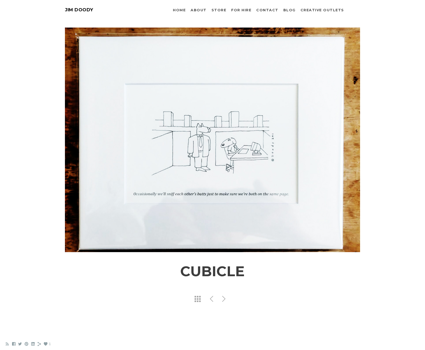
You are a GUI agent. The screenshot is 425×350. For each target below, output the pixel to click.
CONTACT (267, 10)
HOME (179, 10)
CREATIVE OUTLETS (322, 10)
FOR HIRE (241, 10)
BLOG (289, 10)
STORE (219, 10)
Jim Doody (79, 10)
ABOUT (199, 10)
